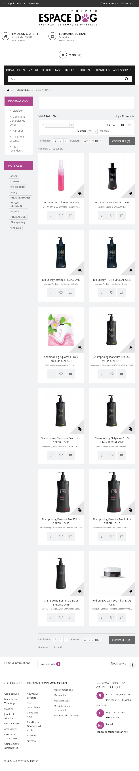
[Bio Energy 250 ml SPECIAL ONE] (61, 253)
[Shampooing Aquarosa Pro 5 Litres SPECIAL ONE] (61, 330)
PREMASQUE (18, 217)
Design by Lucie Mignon (25, 760)
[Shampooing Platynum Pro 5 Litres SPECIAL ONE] (112, 411)
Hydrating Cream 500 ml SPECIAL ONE (111, 602)
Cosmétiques (15, 70)
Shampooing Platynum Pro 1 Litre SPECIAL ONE (61, 440)
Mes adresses (62, 700)
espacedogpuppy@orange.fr (112, 731)
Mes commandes (63, 689)
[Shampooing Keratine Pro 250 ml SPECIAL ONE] (61, 492)
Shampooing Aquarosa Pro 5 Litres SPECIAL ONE (61, 359)
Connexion (127, 3)
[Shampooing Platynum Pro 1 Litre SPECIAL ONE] (61, 411)
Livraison (17, 110)
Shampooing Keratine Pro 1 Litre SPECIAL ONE (112, 521)
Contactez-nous (109, 3)
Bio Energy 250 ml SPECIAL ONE (61, 279)
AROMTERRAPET (20, 197)
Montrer (81, 131)
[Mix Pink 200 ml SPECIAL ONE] (61, 175)
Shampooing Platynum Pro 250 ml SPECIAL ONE (112, 359)
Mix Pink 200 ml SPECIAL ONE (61, 202)
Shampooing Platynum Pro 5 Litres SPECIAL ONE (112, 440)
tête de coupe (18, 186)
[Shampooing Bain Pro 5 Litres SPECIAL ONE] (61, 573)
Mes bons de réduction (66, 715)
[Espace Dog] (69, 17)
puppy (14, 192)
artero (13, 176)
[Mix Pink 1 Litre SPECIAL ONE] (112, 175)
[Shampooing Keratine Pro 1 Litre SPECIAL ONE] (112, 492)
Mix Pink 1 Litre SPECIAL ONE (111, 202)
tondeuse (15, 227)
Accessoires (122, 70)
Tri (42, 124)
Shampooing (17, 222)
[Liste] (129, 125)
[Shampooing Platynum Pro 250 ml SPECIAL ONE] (112, 330)
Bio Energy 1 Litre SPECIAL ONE (112, 279)
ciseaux (14, 181)
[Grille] (122, 125)
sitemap (31, 741)
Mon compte (60, 683)
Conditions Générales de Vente (17, 120)
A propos (18, 130)
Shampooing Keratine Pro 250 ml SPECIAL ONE (61, 521)
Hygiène (70, 70)
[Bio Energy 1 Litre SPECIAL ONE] (112, 253)
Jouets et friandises (94, 70)
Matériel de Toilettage (44, 70)
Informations (18, 101)
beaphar (15, 211)
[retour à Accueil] (8, 90)
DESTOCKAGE (11, 723)
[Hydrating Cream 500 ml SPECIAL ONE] (112, 573)
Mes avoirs (60, 695)
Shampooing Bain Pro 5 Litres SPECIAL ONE (61, 602)
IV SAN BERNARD (16, 204)
